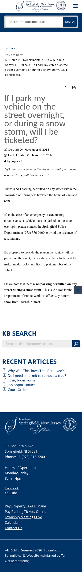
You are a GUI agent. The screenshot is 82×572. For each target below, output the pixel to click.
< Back (10, 48)
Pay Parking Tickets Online (25, 511)
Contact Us (13, 528)
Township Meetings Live (23, 517)
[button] (70, 87)
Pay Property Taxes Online (25, 506)
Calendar (12, 522)
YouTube (11, 493)
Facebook (12, 488)
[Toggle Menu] (75, 5)
